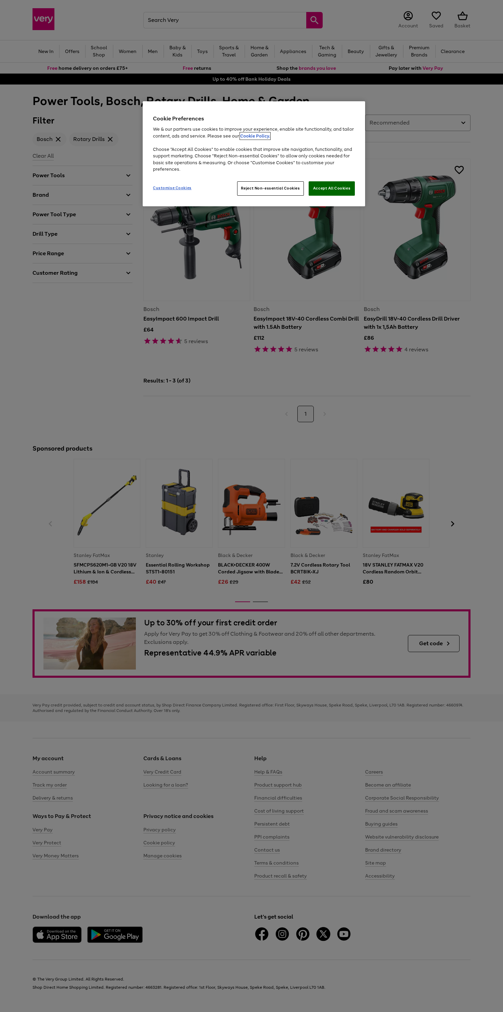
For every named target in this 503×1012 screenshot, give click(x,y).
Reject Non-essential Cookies (270, 188)
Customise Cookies (172, 188)
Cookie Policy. (255, 136)
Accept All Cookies (331, 188)
